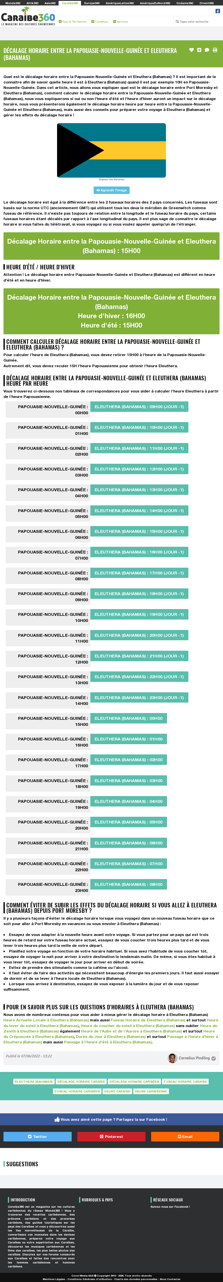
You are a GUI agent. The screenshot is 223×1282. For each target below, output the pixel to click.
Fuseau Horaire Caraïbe (185, 1081)
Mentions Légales (54, 1279)
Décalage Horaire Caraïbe (81, 1081)
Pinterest (113, 1136)
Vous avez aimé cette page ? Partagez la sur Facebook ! (114, 1119)
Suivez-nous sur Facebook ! (170, 1206)
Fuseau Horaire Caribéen (77, 1091)
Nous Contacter (170, 1279)
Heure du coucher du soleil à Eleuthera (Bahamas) (128, 1025)
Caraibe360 (70, 3)
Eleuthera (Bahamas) (34, 1081)
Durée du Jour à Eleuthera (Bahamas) (111, 1036)
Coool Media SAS (82, 1275)
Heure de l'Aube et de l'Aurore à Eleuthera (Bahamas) (131, 1031)
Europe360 (91, 3)
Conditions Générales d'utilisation (90, 1279)
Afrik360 (32, 3)
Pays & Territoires (74, 21)
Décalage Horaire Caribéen (134, 1081)
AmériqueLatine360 (119, 3)
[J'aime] (191, 50)
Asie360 (50, 3)
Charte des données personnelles (135, 1279)
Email (187, 1136)
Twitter (39, 1136)
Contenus (101, 21)
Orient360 (206, 3)
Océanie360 (184, 3)
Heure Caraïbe (117, 1091)
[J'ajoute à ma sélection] (199, 50)
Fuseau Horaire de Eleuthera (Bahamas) (148, 1020)
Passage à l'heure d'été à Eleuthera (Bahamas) (108, 1042)
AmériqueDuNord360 (155, 3)
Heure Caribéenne (151, 1091)
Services (122, 21)
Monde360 (12, 3)
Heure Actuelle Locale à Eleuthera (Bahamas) (46, 1020)
